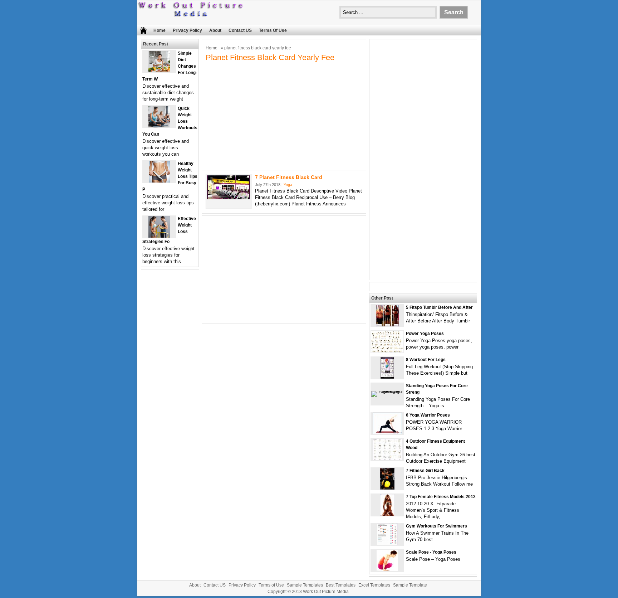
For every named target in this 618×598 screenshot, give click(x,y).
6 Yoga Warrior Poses (428, 415)
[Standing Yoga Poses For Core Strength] (387, 391)
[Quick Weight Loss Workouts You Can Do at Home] (159, 125)
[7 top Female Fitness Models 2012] (387, 514)
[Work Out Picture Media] (191, 15)
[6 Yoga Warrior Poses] (387, 432)
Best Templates (340, 585)
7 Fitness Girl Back (425, 470)
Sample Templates (305, 585)
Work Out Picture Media (326, 591)
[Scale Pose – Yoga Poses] (387, 569)
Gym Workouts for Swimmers (436, 526)
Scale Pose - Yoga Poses (431, 552)
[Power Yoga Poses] (387, 351)
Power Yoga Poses (425, 333)
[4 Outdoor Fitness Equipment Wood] (387, 458)
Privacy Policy (187, 30)
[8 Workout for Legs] (387, 377)
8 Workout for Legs (426, 359)
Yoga (288, 185)
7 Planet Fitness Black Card (288, 177)
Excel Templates (374, 585)
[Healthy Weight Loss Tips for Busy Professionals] (159, 181)
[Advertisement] (284, 114)
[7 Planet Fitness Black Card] (228, 197)
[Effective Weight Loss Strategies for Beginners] (159, 236)
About (215, 30)
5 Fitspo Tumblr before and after (439, 307)
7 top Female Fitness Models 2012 (441, 496)
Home (159, 30)
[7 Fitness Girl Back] (387, 488)
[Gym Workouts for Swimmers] (387, 543)
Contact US (240, 30)
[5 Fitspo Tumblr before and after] (387, 324)
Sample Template (410, 585)
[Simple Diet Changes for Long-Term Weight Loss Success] (159, 70)
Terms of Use (273, 30)
